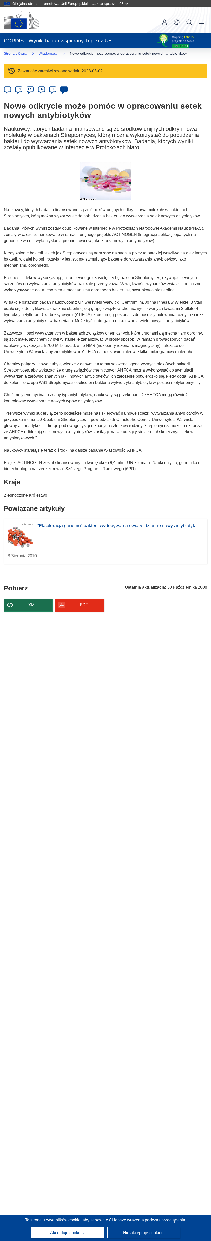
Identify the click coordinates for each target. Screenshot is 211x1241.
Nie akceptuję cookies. (143, 1232)
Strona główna (15, 53)
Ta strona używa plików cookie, (54, 1220)
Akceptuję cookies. (67, 1232)
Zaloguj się (164, 22)
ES (30, 89)
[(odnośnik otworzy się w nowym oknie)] (21, 20)
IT (52, 89)
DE (7, 89)
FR (41, 89)
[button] (176, 22)
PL (64, 89)
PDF (84, 605)
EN (19, 89)
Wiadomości (48, 53)
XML (32, 605)
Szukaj (189, 22)
